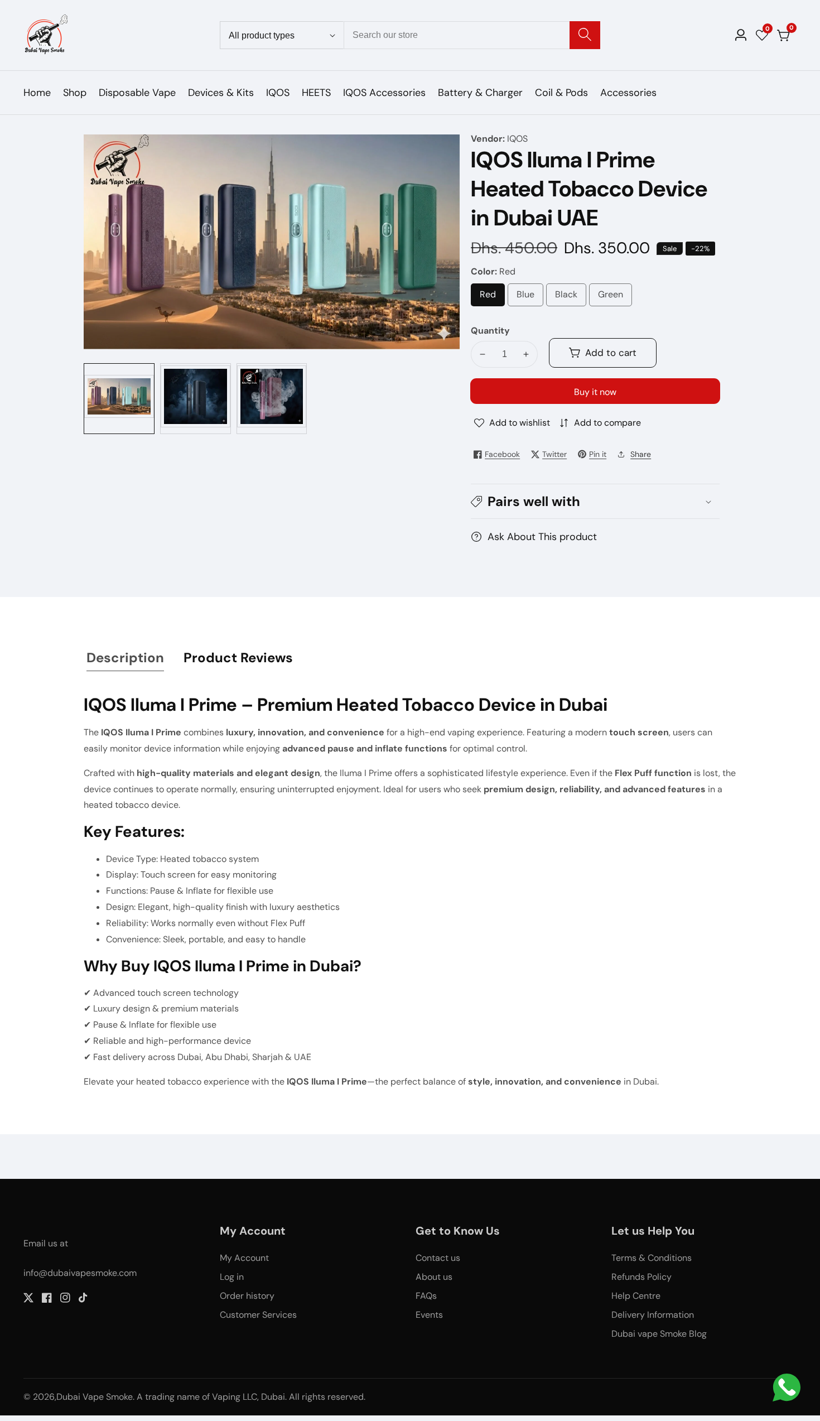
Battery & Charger (480, 92)
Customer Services (258, 1315)
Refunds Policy (641, 1277)
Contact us (438, 1258)
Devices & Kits (221, 92)
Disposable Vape (137, 92)
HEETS (316, 92)
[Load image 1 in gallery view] (119, 398)
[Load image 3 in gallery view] (272, 398)
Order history (247, 1296)
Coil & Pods (561, 92)
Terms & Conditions (651, 1258)
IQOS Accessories (384, 92)
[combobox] (472, 35)
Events (429, 1315)
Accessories (628, 92)
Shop (74, 92)
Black (570, 297)
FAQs (426, 1296)
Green (615, 297)
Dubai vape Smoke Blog (659, 1334)
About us (434, 1277)
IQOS (278, 92)
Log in (232, 1277)
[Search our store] (585, 35)
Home (37, 92)
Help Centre (635, 1296)
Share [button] (640, 454)
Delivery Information (652, 1315)
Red (492, 297)
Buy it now (595, 392)
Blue (530, 297)
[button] (595, 501)
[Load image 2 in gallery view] (195, 398)
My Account (244, 1258)
